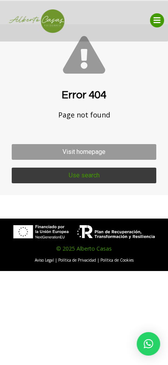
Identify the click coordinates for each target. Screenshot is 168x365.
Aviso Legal (44, 260)
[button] (148, 344)
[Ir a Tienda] (156, 353)
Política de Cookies (117, 260)
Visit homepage (84, 151)
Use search (84, 175)
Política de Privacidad (77, 260)
